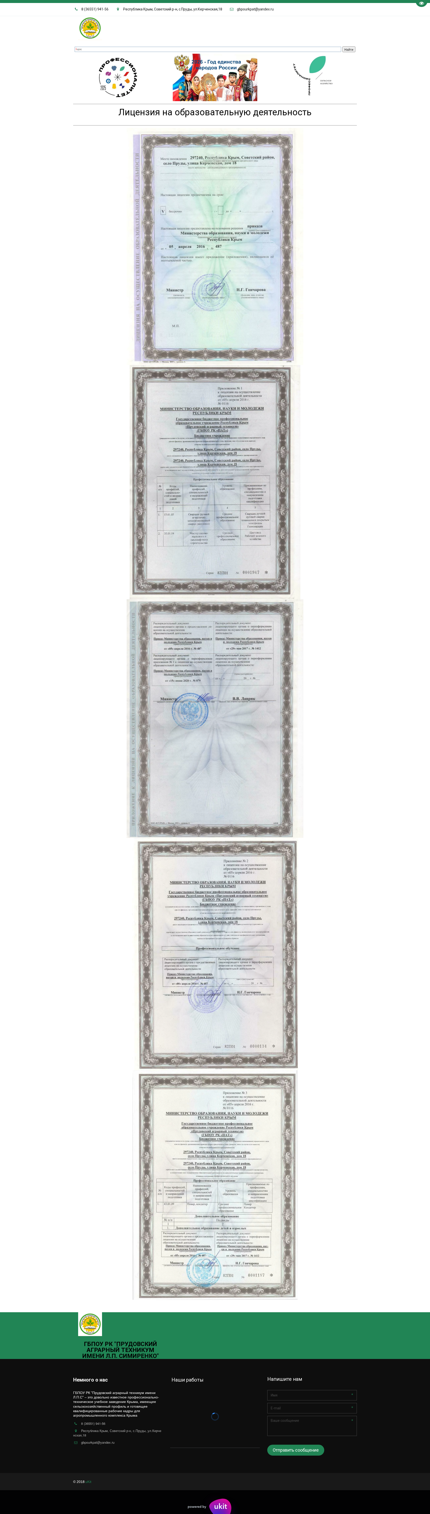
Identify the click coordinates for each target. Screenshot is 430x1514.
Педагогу (30, 28)
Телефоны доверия (255, 28)
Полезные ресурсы (215, 28)
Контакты (287, 28)
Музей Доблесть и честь (119, 28)
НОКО (151, 28)
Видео (187, 28)
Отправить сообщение (296, 1450)
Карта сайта (314, 28)
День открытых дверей (69, 28)
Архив (336, 28)
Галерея (168, 28)
